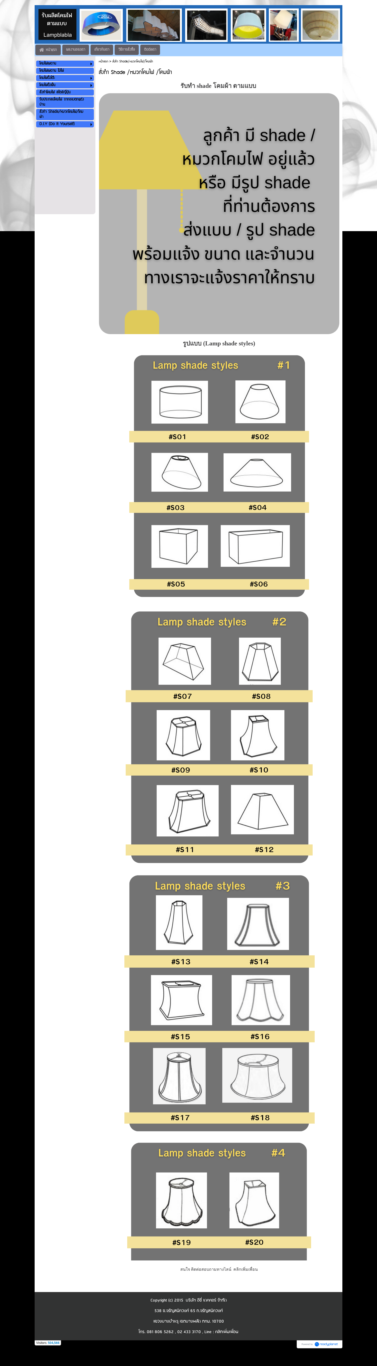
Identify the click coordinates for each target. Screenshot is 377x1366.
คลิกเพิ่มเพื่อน (245, 1269)
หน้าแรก (103, 61)
